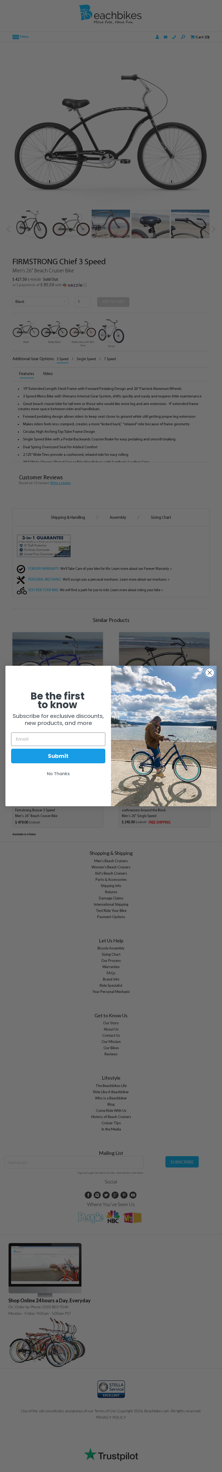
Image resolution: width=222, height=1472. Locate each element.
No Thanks (58, 774)
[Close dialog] (209, 672)
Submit (58, 756)
